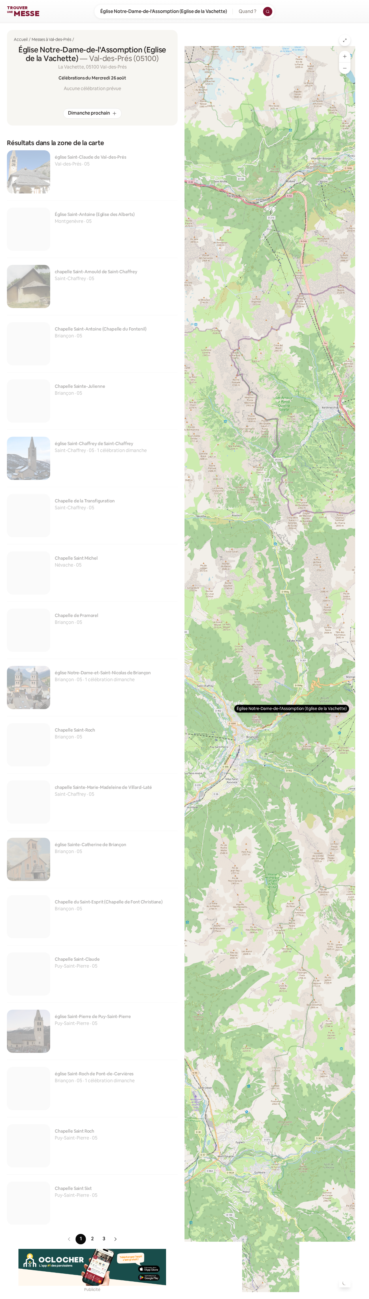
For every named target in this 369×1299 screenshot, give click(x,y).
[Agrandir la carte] (345, 40)
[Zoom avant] (345, 56)
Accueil (21, 39)
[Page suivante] (121, 1239)
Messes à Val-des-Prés (51, 39)
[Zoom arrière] (345, 68)
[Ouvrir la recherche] (267, 11)
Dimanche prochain (89, 113)
